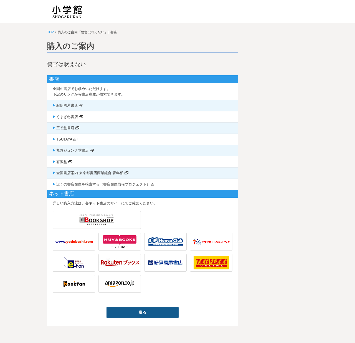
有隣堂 (61, 162)
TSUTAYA (64, 139)
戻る (142, 312)
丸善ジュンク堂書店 (72, 150)
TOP (50, 32)
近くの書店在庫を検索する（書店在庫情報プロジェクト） (103, 184)
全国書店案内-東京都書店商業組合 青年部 (89, 173)
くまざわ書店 (67, 117)
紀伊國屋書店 (67, 105)
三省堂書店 (65, 128)
